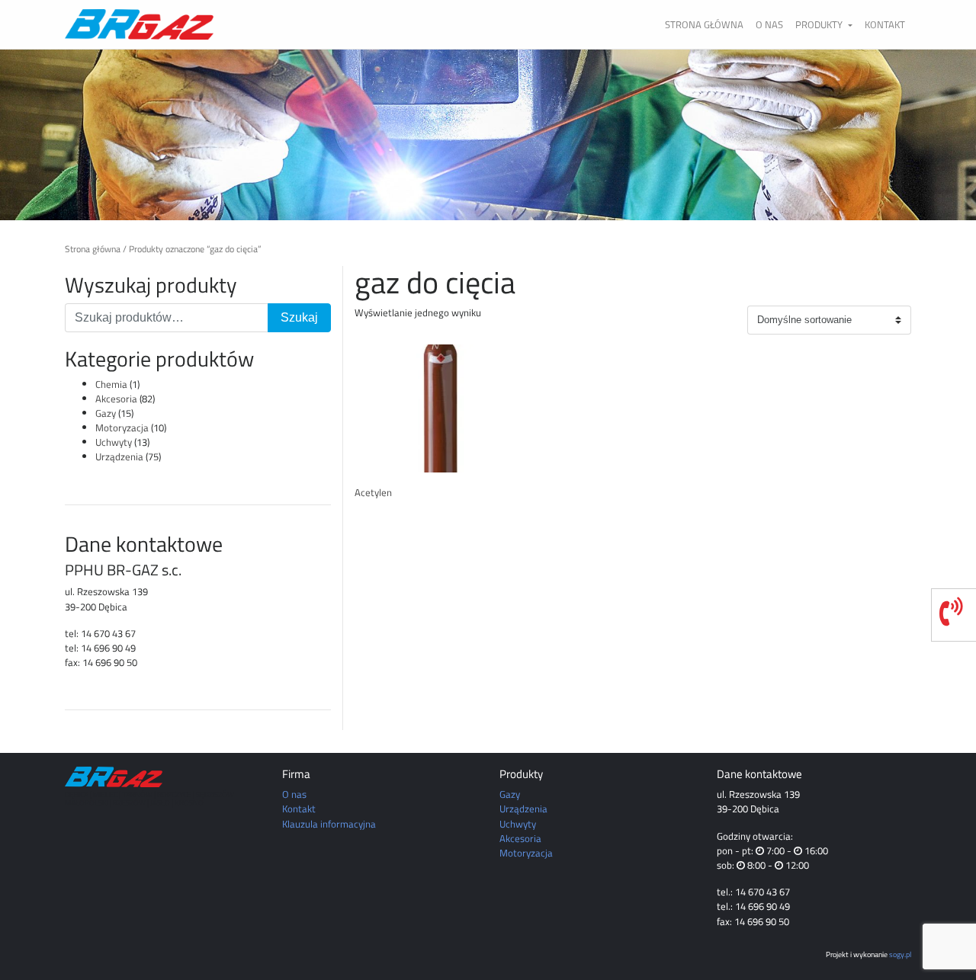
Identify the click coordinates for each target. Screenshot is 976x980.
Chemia (111, 384)
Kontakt (885, 24)
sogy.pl (900, 954)
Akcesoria (116, 398)
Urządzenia (119, 456)
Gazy (105, 413)
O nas (769, 24)
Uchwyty (113, 442)
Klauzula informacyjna (329, 823)
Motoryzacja (122, 427)
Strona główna (704, 24)
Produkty (820, 24)
